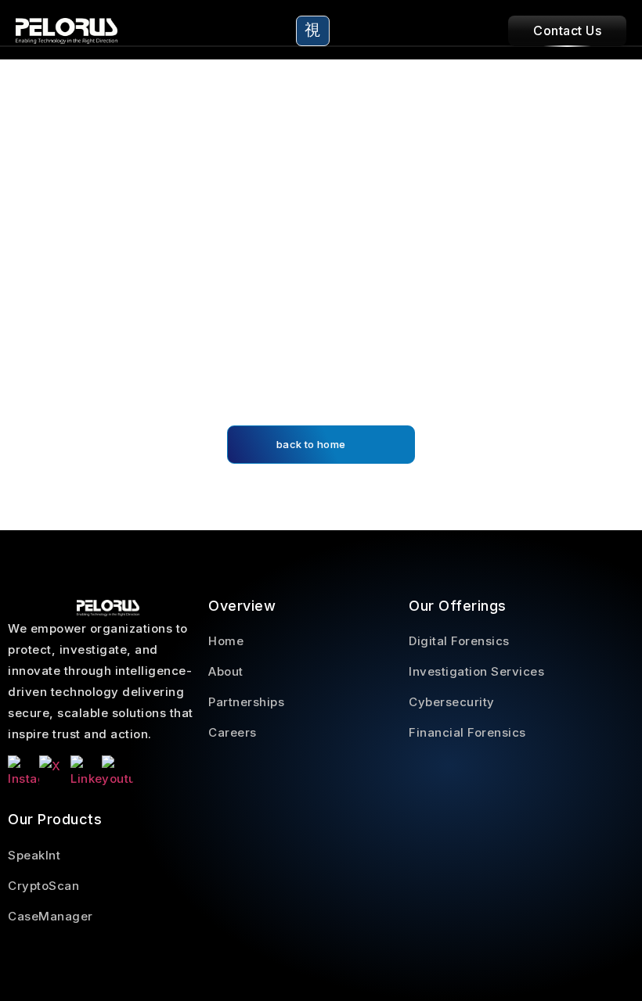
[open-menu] (312, 31)
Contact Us (567, 30)
